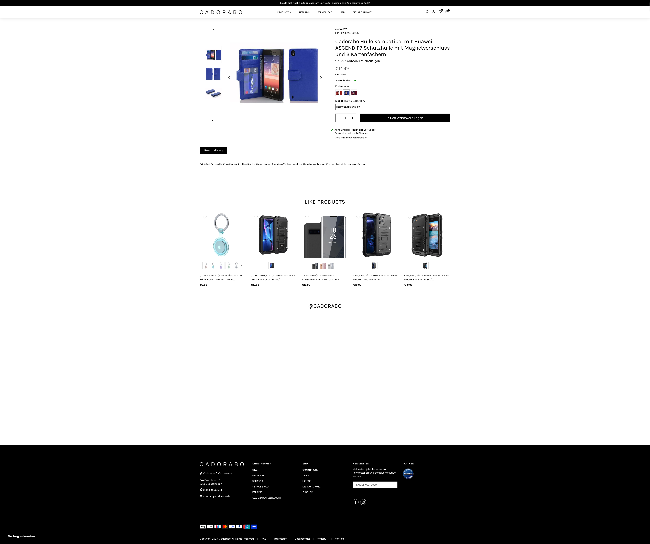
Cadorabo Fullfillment (266, 497)
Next (241, 266)
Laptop (306, 481)
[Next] (320, 77)
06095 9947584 (212, 490)
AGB (264, 538)
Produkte (258, 475)
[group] (223, 235)
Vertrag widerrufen (21, 536)
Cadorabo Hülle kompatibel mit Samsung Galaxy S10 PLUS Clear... (321, 277)
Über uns (257, 481)
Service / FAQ (260, 486)
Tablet (306, 475)
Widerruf (322, 538)
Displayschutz (311, 486)
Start (256, 470)
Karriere (257, 492)
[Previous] (229, 77)
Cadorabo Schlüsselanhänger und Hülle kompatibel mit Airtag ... (221, 277)
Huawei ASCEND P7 (348, 107)
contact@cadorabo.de (216, 496)
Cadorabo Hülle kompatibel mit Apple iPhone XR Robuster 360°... (273, 277)
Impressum (281, 538)
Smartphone (310, 470)
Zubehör (307, 492)
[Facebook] (356, 502)
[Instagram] (363, 502)
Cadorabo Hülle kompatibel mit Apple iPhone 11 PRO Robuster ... (375, 277)
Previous (203, 266)
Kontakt (339, 538)
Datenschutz (303, 538)
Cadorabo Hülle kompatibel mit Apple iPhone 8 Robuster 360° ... (426, 277)
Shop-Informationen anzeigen (350, 137)
